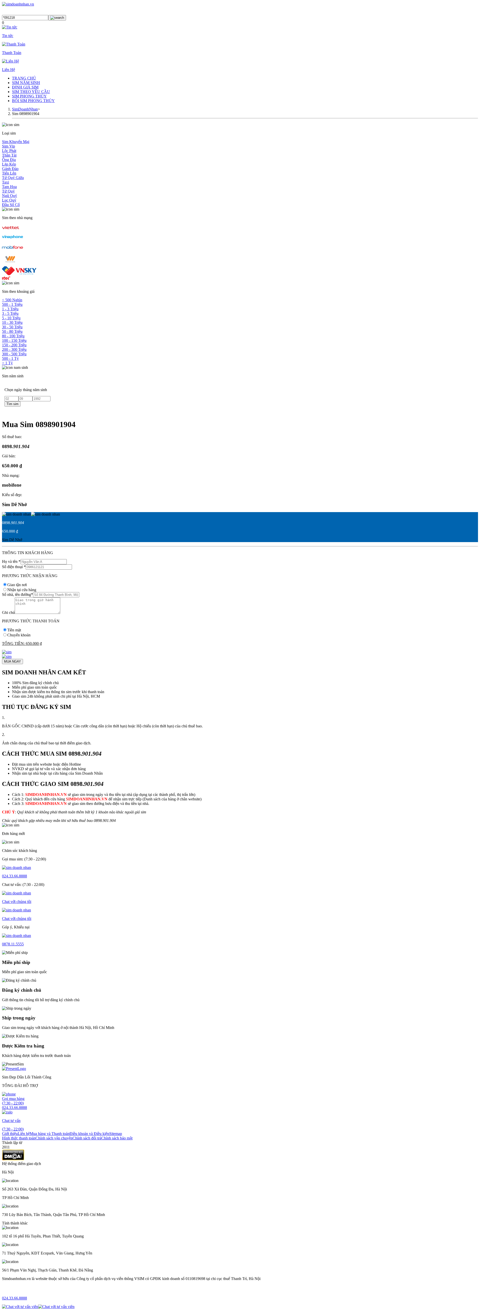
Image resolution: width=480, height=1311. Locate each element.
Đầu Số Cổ (11, 205)
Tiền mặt (14, 630)
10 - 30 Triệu (12, 322)
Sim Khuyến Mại (15, 142)
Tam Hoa (9, 187)
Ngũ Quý (9, 196)
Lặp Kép (9, 164)
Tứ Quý (8, 191)
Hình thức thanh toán (19, 1138)
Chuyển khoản (18, 635)
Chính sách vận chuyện (54, 1138)
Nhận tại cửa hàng (21, 590)
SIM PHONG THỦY (29, 96)
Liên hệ (24, 1133)
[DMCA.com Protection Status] (13, 1159)
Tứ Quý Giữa (13, 178)
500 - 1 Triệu (12, 304)
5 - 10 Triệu (11, 318)
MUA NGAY (12, 661)
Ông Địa (9, 160)
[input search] (57, 18)
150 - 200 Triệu (14, 345)
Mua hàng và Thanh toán (50, 1133)
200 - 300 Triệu (14, 349)
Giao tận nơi (17, 585)
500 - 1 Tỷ (10, 358)
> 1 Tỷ (7, 363)
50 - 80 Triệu (12, 331)
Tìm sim (12, 404)
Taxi (5, 182)
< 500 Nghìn (12, 300)
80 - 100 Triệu (13, 336)
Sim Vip (8, 146)
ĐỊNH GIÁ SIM (25, 87)
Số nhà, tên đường (17, 594)
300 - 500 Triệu (14, 354)
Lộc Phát (9, 151)
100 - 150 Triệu (14, 340)
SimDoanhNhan (25, 109)
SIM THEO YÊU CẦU (31, 92)
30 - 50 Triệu (12, 327)
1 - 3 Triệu (10, 309)
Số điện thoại (14, 567)
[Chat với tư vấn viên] (20, 1306)
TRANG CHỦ (24, 78)
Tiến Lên (9, 173)
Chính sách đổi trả (86, 1138)
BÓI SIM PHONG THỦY (33, 101)
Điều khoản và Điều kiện (89, 1133)
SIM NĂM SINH (26, 83)
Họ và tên (11, 561)
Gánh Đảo (10, 169)
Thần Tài (9, 155)
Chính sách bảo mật (116, 1138)
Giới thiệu (10, 1133)
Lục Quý (9, 200)
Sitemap (115, 1133)
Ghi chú (8, 612)
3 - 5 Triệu (10, 313)
